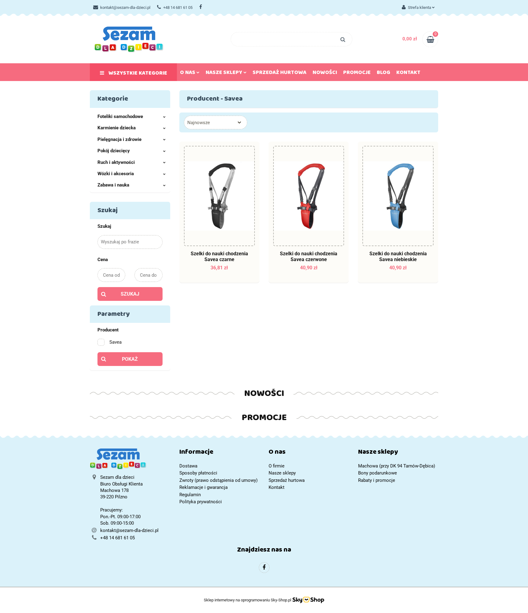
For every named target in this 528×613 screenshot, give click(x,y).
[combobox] (215, 122)
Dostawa (188, 466)
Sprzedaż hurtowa (279, 74)
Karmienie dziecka (116, 128)
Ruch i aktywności (116, 162)
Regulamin (190, 494)
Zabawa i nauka (113, 185)
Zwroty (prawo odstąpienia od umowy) (218, 480)
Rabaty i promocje (376, 480)
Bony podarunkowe (377, 473)
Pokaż (130, 359)
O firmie (276, 466)
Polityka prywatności (200, 501)
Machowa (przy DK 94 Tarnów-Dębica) (396, 466)
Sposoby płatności (198, 473)
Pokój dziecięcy (113, 150)
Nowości (325, 74)
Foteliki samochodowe (120, 116)
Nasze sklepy (225, 74)
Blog (383, 74)
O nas (188, 74)
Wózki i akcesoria (115, 173)
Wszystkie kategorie (137, 74)
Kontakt (408, 74)
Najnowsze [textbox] (198, 122)
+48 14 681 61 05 (178, 7)
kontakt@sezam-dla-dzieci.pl (125, 7)
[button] (219, 453)
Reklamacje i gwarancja (203, 487)
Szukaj (130, 294)
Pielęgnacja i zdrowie (119, 139)
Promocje (357, 74)
